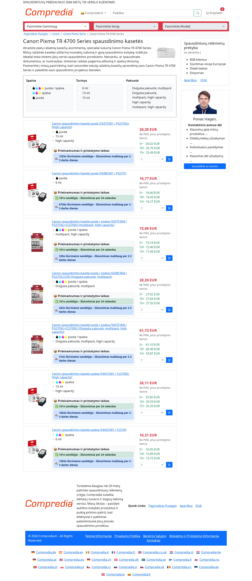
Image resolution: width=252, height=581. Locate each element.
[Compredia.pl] (62, 567)
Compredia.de (46, 552)
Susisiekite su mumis (205, 166)
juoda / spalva (54, 88)
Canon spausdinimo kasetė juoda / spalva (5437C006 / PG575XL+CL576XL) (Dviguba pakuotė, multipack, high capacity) (89, 328)
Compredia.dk (129, 560)
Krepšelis (216, 12)
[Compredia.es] (61, 552)
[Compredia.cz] (89, 567)
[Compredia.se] (144, 559)
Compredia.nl (184, 552)
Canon (55, 34)
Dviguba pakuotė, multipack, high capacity (149, 95)
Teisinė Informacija (98, 536)
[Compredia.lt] (130, 574)
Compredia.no (209, 560)
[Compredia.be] (198, 552)
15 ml (86, 98)
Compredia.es (73, 552)
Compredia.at (46, 560)
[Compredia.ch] (89, 559)
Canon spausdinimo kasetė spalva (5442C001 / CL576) (89, 430)
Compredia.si (128, 567)
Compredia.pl (74, 567)
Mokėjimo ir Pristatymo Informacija (194, 536)
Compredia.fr (126, 552)
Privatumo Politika (127, 536)
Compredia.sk (154, 567)
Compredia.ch (101, 560)
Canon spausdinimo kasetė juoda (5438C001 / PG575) (89, 173)
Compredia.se (156, 560)
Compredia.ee (209, 567)
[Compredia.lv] (103, 574)
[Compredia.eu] (61, 559)
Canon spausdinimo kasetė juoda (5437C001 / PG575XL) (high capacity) (90, 125)
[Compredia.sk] (142, 567)
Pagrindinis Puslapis (36, 34)
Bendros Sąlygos (154, 536)
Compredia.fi (183, 560)
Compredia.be (211, 552)
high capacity (141, 102)
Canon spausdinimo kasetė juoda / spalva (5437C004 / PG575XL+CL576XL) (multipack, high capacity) (89, 223)
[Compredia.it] (88, 552)
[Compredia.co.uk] (140, 552)
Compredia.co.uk (155, 552)
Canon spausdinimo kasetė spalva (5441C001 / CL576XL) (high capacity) (90, 375)
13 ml (86, 93)
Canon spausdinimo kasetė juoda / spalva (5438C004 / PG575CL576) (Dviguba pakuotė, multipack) (89, 275)
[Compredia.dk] (116, 559)
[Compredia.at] (35, 559)
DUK (204, 80)
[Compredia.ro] (169, 567)
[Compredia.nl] (172, 552)
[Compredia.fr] (114, 552)
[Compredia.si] (116, 567)
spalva (46, 93)
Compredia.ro (181, 567)
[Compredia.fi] (171, 559)
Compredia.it (100, 552)
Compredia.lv (115, 574)
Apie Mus (190, 80)
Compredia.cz (101, 567)
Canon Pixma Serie (74, 34)
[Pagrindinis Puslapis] (49, 504)
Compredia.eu (74, 560)
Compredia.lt (94, 13)
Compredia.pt (47, 567)
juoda (40, 98)
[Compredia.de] (33, 552)
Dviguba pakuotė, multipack (152, 88)
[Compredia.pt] (35, 567)
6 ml (85, 88)
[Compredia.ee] (196, 567)
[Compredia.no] (197, 559)
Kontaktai (153, 540)
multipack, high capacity (149, 107)
